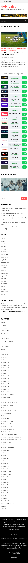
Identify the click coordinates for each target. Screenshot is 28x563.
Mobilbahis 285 (5, 378)
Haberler (3, 349)
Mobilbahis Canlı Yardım (7, 405)
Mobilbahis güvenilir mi (7, 424)
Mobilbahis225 (4, 458)
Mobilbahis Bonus (11, 48)
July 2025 (3, 260)
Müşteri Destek (5, 501)
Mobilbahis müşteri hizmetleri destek (11, 437)
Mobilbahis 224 (5, 365)
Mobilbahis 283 (5, 373)
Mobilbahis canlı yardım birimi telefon (11, 408)
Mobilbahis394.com (6, 469)
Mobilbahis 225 (5, 368)
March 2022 (4, 270)
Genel (2, 344)
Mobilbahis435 (12, 50)
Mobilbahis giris (5, 416)
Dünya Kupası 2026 (6, 336)
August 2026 (4, 238)
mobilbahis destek (6, 413)
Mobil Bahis (4, 357)
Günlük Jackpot (5, 346)
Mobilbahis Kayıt (5, 432)
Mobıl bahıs (4, 498)
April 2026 (3, 249)
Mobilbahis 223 (5, 362)
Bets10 (3, 323)
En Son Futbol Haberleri (7, 341)
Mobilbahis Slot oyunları (7, 445)
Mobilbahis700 (4, 490)
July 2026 (3, 241)
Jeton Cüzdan (4, 352)
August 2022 (4, 265)
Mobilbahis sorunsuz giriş (7, 447)
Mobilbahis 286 (5, 381)
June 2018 (3, 294)
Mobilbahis (8, 6)
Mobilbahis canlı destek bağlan (9, 402)
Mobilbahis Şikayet (6, 442)
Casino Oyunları (5, 331)
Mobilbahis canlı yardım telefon (9, 410)
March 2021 (4, 284)
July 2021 (3, 278)
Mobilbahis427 (4, 479)
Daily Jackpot (4, 333)
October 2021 (4, 273)
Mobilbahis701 (4, 493)
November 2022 (5, 262)
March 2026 (4, 252)
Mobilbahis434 (4, 50)
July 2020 (3, 286)
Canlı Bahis (4, 328)
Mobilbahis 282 (5, 370)
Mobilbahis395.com (6, 471)
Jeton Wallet (4, 354)
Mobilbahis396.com (6, 474)
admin (6, 57)
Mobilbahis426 (4, 477)
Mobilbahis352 (4, 461)
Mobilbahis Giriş (21, 48)
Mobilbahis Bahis (5, 392)
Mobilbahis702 (4, 495)
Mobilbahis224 (4, 455)
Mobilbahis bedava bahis (7, 394)
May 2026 (3, 246)
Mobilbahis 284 (5, 376)
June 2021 (3, 281)
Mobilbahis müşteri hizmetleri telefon (11, 439)
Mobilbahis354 (4, 466)
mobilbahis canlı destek (7, 400)
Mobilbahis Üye (5, 450)
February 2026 (4, 254)
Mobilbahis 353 (5, 386)
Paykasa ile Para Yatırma (7, 503)
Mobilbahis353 (4, 463)
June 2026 (3, 244)
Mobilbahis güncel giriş (7, 421)
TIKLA (24, 82)
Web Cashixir (4, 509)
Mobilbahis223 (4, 453)
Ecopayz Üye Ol (5, 338)
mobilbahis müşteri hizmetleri (9, 434)
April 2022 (3, 268)
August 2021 (4, 276)
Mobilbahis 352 (5, 384)
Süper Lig (3, 506)
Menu (4, 21)
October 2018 (4, 292)
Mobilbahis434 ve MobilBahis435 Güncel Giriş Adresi (12, 54)
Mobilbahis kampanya (6, 426)
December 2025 (5, 257)
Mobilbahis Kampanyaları (7, 429)
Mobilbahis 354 (5, 389)
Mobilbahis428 (4, 482)
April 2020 (3, 289)
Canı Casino (4, 325)
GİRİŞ (24, 77)
